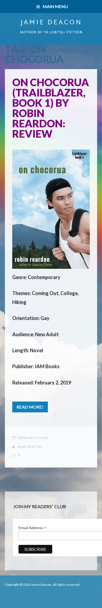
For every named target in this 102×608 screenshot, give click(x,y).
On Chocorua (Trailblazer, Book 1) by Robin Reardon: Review (50, 108)
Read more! (30, 406)
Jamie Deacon (51, 23)
